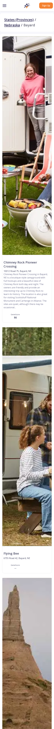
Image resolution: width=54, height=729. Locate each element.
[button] (27, 6)
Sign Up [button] (46, 5)
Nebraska (12, 25)
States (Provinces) (19, 20)
